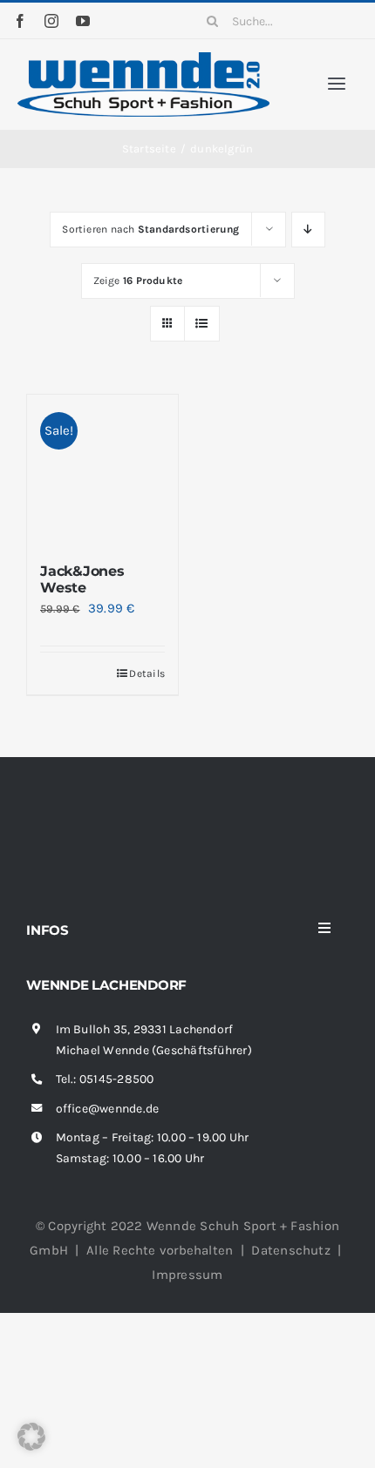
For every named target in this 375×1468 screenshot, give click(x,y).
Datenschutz (290, 1250)
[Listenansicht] (202, 324)
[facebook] (20, 21)
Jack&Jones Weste (82, 579)
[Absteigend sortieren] (308, 229)
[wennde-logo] (143, 58)
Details (147, 673)
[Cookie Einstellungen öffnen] (31, 1446)
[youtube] (83, 21)
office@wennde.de (108, 1108)
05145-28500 (116, 1079)
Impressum (187, 1274)
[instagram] (51, 21)
